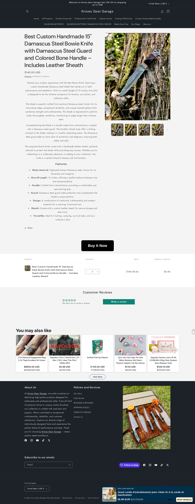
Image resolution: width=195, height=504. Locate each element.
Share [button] (30, 227)
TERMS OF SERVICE (82, 412)
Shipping (28, 76)
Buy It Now (97, 246)
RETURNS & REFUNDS (83, 403)
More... (171, 499)
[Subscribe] (69, 465)
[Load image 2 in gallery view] (131, 130)
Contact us (78, 417)
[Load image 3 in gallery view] (144, 130)
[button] (27, 11)
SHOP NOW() (184, 500)
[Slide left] (108, 130)
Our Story (78, 393)
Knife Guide (79, 398)
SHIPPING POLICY (82, 407)
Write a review (119, 301)
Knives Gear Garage (37, 393)
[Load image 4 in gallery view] (158, 130)
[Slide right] (167, 130)
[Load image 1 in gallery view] (117, 130)
